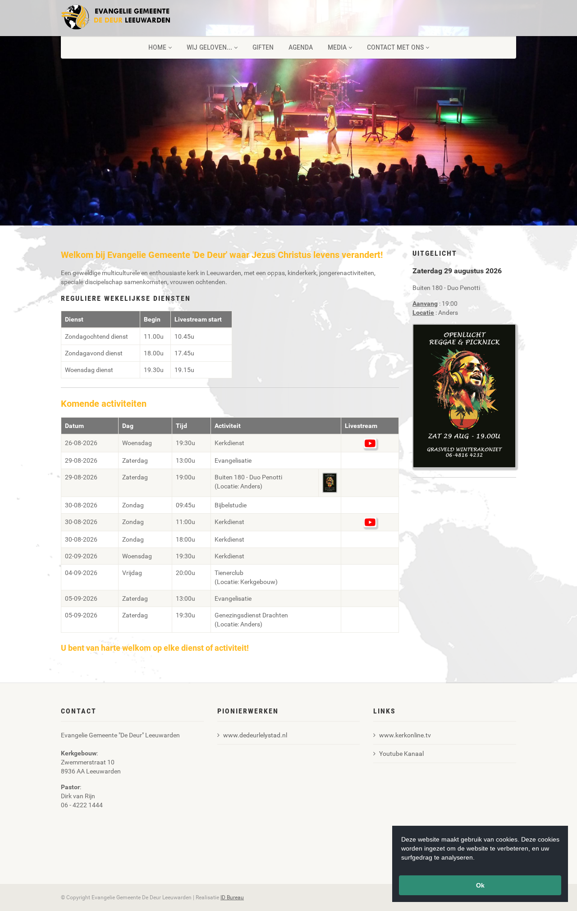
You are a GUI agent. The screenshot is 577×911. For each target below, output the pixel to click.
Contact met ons (395, 47)
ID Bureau (232, 897)
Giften (263, 47)
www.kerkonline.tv (405, 735)
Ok (480, 885)
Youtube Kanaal (401, 753)
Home (157, 47)
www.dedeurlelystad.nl (255, 735)
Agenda (300, 47)
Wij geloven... (209, 47)
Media (337, 47)
